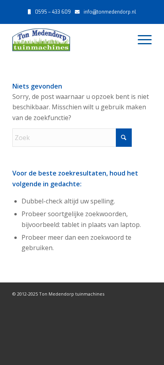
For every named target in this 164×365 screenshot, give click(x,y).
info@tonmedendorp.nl (110, 12)
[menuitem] (141, 39)
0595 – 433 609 (53, 12)
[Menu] (141, 39)
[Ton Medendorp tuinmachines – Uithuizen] (68, 39)
